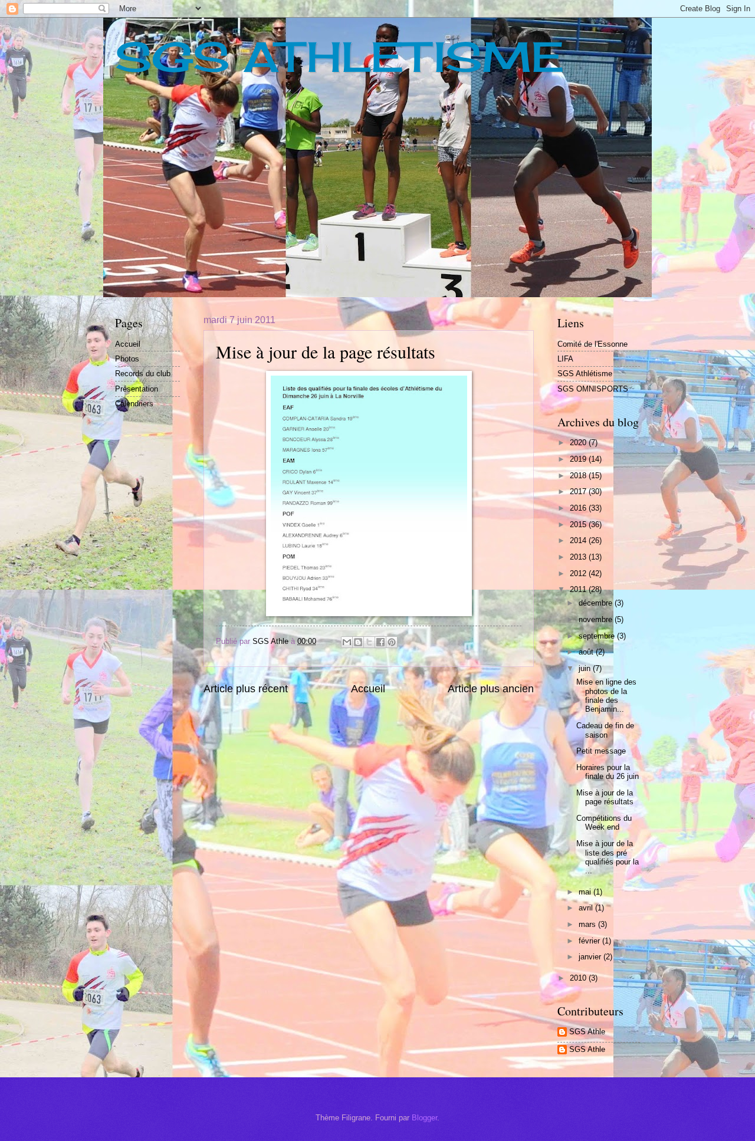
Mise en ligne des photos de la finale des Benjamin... (606, 695)
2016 (579, 508)
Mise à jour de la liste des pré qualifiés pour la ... (607, 857)
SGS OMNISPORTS (592, 388)
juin (586, 668)
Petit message (601, 751)
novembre (597, 619)
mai (586, 891)
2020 (579, 442)
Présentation (136, 388)
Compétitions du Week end (604, 822)
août (587, 651)
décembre (597, 603)
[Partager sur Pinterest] (392, 642)
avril (587, 907)
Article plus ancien (491, 689)
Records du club (142, 373)
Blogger (424, 1117)
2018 (579, 475)
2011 (579, 589)
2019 (579, 459)
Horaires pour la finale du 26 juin (607, 772)
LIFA (565, 358)
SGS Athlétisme (584, 373)
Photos (127, 358)
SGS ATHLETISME (339, 56)
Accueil (368, 689)
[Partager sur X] (369, 642)
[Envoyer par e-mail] (347, 642)
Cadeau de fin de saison (605, 730)
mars (588, 924)
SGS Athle (587, 1031)
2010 (579, 978)
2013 (579, 557)
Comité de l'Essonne (592, 344)
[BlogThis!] (358, 642)
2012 (579, 573)
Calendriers (134, 403)
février (590, 940)
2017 (579, 491)
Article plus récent (245, 689)
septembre (598, 636)
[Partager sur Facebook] (380, 642)
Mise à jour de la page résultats (604, 797)
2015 (579, 524)
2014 (579, 540)
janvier (591, 956)
